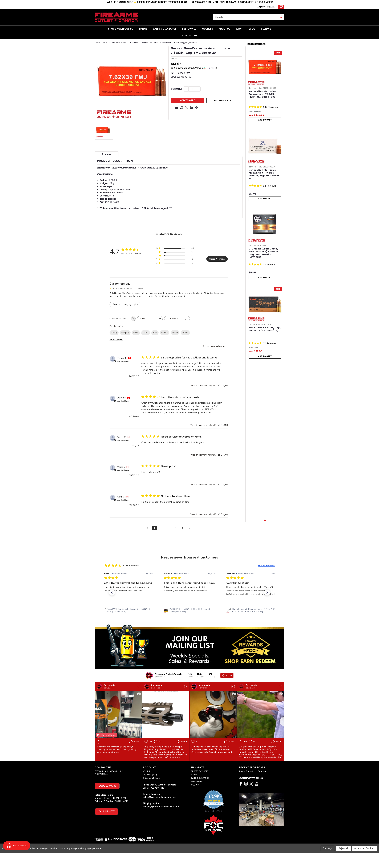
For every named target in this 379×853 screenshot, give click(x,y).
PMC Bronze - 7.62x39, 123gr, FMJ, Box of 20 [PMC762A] (265, 329)
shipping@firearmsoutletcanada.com (161, 806)
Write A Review (217, 258)
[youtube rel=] (256, 784)
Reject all (343, 848)
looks (135, 332)
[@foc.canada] (149, 675)
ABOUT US (224, 28)
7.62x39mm (134, 42)
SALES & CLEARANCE (164, 28)
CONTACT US (189, 35)
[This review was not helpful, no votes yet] (225, 385)
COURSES (207, 28)
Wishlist (146, 771)
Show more (116, 339)
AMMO (105, 42)
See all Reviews (266, 565)
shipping (125, 332)
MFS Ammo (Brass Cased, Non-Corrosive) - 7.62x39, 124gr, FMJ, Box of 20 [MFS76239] (264, 253)
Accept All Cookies (364, 848)
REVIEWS (266, 28)
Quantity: (176, 88)
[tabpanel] (265, 86)
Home (97, 42)
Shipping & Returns (151, 778)
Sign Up (271, 6)
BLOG (252, 28)
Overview (106, 154)
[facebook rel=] (241, 784)
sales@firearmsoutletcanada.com (159, 797)
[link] (127, 610)
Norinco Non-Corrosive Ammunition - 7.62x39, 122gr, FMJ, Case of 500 (262, 94)
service (164, 332)
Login (260, 6)
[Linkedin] (191, 107)
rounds (185, 332)
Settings (327, 848)
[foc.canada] (99, 687)
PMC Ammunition (257, 324)
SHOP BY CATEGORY (119, 28)
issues (145, 332)
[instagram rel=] (246, 784)
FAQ (238, 28)
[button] (206, 68)
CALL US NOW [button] (106, 811)
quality (114, 332)
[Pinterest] (196, 107)
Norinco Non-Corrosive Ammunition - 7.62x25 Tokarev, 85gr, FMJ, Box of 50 (264, 174)
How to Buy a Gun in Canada (252, 771)
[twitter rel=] (251, 784)
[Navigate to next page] (190, 528)
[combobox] (150, 318)
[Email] (176, 107)
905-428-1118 (157, 788)
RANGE (143, 28)
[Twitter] (186, 107)
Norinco (252, 88)
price (155, 332)
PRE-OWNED (189, 28)
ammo (175, 332)
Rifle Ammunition (119, 42)
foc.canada (109, 685)
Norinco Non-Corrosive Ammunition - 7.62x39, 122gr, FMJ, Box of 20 (169, 42)
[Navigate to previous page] (147, 528)
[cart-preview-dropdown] (280, 7)
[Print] (181, 107)
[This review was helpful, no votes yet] (219, 385)
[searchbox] (120, 318)
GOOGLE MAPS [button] (107, 785)
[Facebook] (172, 107)
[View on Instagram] (138, 686)
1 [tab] (265, 520)
